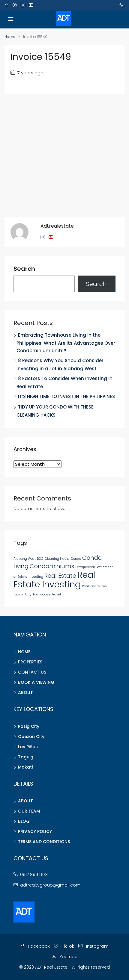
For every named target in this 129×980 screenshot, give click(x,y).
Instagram (97, 946)
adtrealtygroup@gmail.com (50, 885)
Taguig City (23, 594)
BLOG (24, 821)
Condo (76, 558)
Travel (56, 594)
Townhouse (41, 594)
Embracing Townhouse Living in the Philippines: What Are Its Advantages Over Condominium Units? (65, 343)
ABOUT (25, 692)
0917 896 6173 (34, 875)
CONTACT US (32, 672)
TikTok (67, 946)
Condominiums (52, 566)
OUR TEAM (29, 811)
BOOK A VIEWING (36, 682)
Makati (25, 767)
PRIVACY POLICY (35, 831)
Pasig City (28, 726)
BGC (40, 558)
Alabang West (25, 558)
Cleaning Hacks (57, 558)
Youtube (67, 957)
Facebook (38, 946)
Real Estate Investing (54, 579)
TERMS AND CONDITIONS (44, 842)
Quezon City (31, 736)
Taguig (25, 757)
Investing (35, 576)
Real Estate (60, 576)
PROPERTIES (30, 662)
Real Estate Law (94, 586)
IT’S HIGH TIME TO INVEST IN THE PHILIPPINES (66, 396)
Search (24, 269)
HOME (24, 652)
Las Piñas (28, 747)
